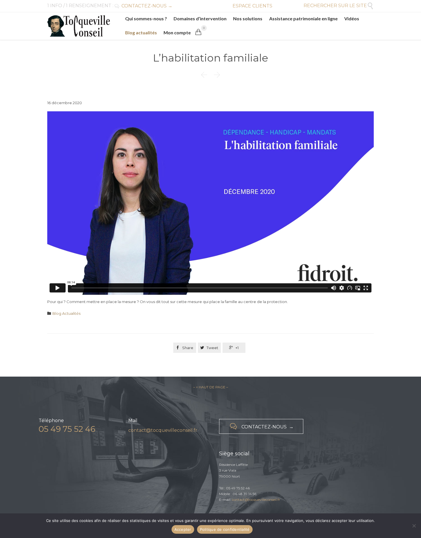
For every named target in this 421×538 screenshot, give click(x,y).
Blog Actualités (66, 313)
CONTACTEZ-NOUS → (143, 6)
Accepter (182, 529)
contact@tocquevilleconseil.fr (162, 430)
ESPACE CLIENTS (252, 6)
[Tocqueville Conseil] (78, 26)
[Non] (414, 526)
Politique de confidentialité (225, 529)
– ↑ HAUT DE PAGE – (210, 387)
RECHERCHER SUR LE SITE (339, 5)
